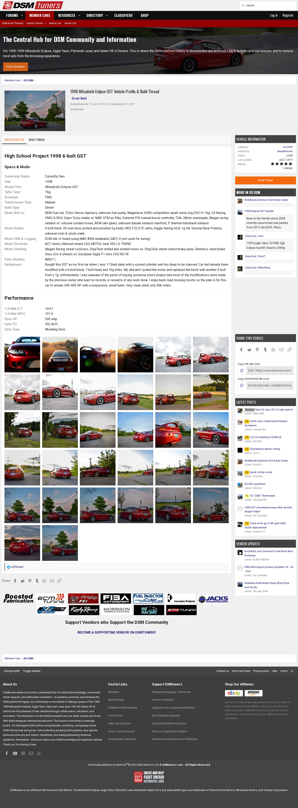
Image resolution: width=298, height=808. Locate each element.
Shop (145, 15)
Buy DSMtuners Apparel (166, 715)
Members (113, 692)
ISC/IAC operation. (255, 483)
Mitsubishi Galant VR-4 (147, 790)
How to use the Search (121, 731)
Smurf (255, 256)
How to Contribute (162, 699)
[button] (22, 15)
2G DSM (288, 147)
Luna (254, 235)
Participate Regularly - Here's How (171, 692)
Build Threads (116, 699)
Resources (66, 15)
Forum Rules (115, 715)
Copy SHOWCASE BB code (253, 378)
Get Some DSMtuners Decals (169, 723)
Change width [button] (12, 670)
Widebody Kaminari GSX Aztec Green (266, 199)
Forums (12, 15)
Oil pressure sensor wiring (262, 448)
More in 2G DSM (248, 192)
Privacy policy (261, 670)
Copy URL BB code (249, 364)
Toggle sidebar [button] (32, 670)
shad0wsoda (80, 104)
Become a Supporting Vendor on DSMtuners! (117, 632)
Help (274, 670)
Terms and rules (241, 670)
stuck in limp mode (258, 472)
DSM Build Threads (12, 23)
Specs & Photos (14, 139)
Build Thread (37, 139)
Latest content (35, 23)
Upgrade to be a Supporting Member (173, 707)
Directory (95, 15)
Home (283, 670)
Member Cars (39, 15)
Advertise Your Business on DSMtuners (175, 739)
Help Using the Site (119, 723)
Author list (55, 23)
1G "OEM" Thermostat (260, 495)
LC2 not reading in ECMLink (263, 437)
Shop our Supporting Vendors (169, 731)
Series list (70, 23)
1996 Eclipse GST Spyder (259, 211)
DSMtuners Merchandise (122, 707)
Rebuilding (257, 267)
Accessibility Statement (122, 739)
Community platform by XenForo (123, 764)
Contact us (222, 670)
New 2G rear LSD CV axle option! (269, 409)
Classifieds (123, 15)
